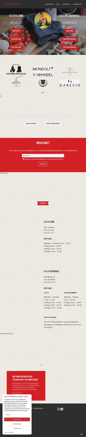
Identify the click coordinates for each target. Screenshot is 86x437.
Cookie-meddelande (9, 432)
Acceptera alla (17, 419)
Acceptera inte (17, 428)
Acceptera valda (17, 424)
